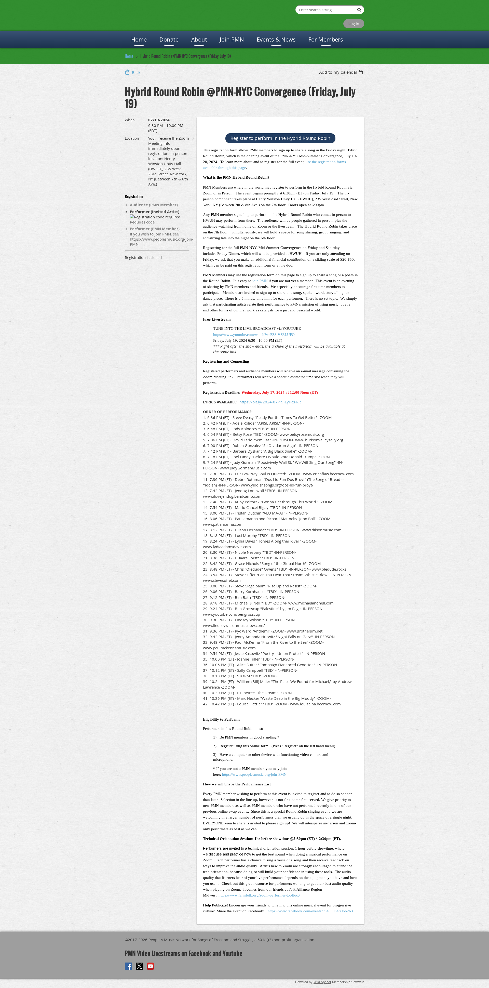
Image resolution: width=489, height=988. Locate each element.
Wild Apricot (322, 982)
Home (129, 56)
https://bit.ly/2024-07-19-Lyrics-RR (270, 401)
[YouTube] (150, 966)
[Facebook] (128, 966)
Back (136, 72)
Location (132, 138)
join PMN (260, 281)
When (130, 119)
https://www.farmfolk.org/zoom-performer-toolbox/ (259, 895)
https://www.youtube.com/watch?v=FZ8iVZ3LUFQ (254, 335)
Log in (353, 23)
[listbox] (341, 72)
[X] (139, 966)
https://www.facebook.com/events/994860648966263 (310, 911)
